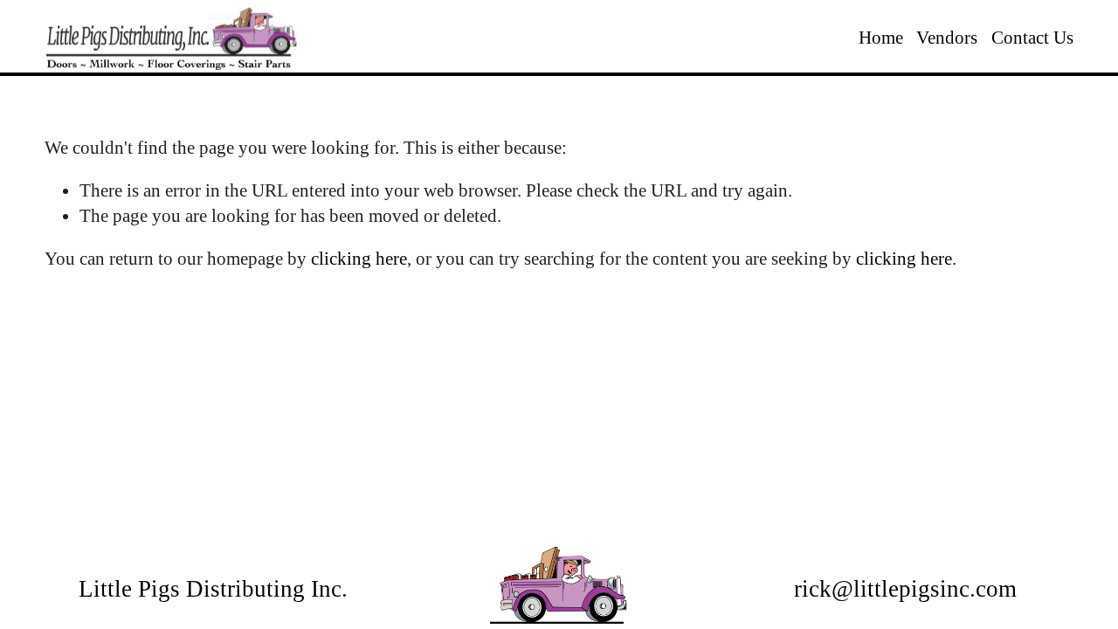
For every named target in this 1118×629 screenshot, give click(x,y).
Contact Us (1032, 37)
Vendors (946, 37)
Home (881, 37)
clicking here (359, 258)
